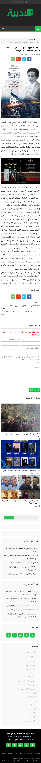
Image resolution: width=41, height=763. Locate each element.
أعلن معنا (33, 673)
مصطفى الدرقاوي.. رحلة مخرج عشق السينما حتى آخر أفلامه (20, 549)
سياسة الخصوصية (31, 705)
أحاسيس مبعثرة (31, 653)
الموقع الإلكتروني (33, 348)
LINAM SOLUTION (13, 753)
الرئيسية (36, 40)
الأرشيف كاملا (32, 693)
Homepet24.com (23, 758)
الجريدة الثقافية (32, 697)
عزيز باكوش (32, 599)
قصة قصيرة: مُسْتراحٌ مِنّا (13, 610)
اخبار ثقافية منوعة (31, 685)
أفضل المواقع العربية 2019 (29, 677)
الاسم (37, 339)
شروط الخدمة (32, 709)
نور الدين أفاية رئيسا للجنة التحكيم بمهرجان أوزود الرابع (20, 574)
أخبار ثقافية (33, 661)
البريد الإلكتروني (13, 339)
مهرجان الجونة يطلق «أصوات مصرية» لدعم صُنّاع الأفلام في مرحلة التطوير (20, 557)
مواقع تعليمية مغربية (30, 717)
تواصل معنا (33, 701)
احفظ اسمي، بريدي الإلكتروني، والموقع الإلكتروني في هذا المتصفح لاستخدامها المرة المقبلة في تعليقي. (21, 359)
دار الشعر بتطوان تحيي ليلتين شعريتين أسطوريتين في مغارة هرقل (21, 435)
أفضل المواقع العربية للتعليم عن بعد (26, 681)
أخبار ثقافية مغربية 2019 (29, 669)
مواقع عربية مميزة (31, 721)
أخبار (31, 40)
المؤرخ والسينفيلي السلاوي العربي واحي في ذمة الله (21, 563)
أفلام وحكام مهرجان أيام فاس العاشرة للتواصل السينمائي (21, 471)
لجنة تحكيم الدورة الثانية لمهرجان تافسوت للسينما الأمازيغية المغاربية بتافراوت (21, 502)
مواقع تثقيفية (32, 713)
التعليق (36, 367)
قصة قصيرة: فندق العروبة (12, 606)
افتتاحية (36, 760)
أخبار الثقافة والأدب (30, 657)
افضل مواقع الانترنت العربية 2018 (26, 689)
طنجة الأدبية (35, 54)
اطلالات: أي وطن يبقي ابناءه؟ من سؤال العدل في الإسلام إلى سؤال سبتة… (20, 568)
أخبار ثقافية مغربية (31, 665)
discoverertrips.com (34, 758)
